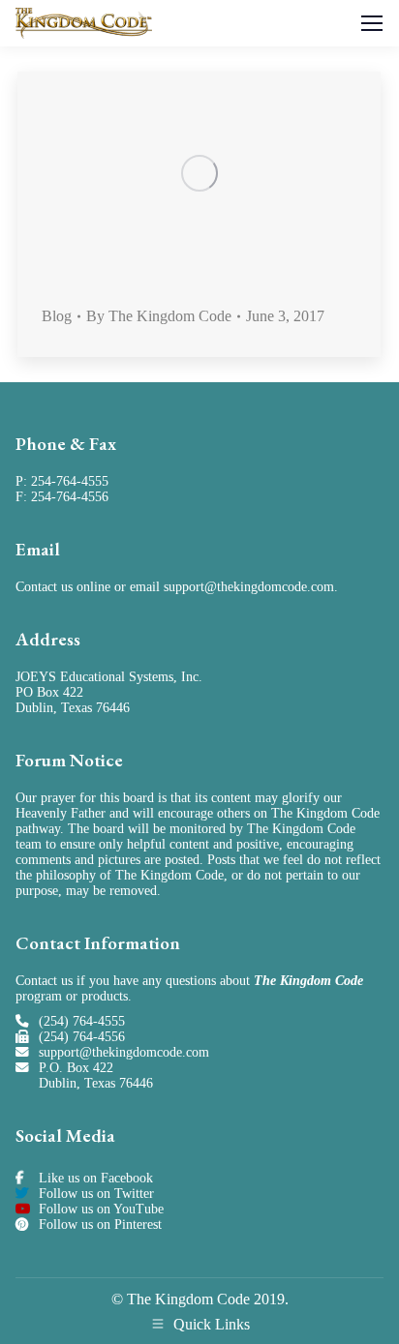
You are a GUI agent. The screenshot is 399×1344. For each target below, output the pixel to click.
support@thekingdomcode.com (249, 587)
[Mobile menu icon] (372, 23)
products (104, 996)
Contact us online (62, 587)
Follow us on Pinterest (100, 1224)
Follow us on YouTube (101, 1209)
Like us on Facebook (96, 1178)
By (158, 316)
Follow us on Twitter (96, 1193)
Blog (57, 316)
